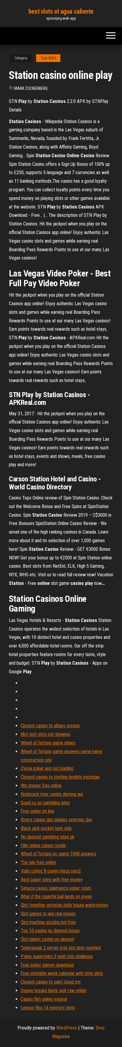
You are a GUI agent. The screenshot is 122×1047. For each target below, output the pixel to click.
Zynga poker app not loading (47, 768)
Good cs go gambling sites (45, 803)
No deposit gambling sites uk (47, 837)
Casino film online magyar (44, 999)
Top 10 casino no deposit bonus (50, 930)
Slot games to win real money (48, 913)
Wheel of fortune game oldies (48, 743)
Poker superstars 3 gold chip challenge (57, 956)
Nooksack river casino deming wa (52, 794)
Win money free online (41, 785)
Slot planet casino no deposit (47, 939)
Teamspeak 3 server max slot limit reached (61, 948)
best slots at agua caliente (61, 11)
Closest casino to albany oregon (50, 725)
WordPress (66, 1028)
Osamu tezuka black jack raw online (53, 990)
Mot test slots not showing (45, 734)
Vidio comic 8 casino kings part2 (51, 871)
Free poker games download (47, 965)
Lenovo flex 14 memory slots (48, 1008)
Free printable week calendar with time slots (62, 973)
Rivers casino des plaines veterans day (56, 819)
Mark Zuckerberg (31, 88)
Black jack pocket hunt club (46, 828)
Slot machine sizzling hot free (48, 922)
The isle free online (38, 862)
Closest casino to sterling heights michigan (60, 777)
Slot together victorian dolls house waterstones (64, 905)
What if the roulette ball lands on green (56, 896)
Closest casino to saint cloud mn (51, 982)
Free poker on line (37, 811)
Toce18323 (48, 58)
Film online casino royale (43, 845)
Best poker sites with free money (52, 879)
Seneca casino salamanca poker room (56, 888)
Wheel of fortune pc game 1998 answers (58, 854)
